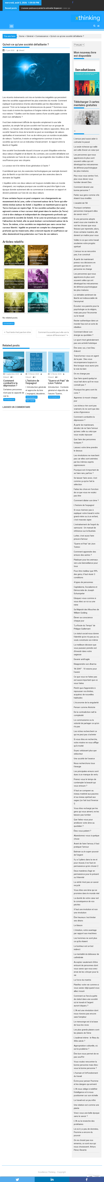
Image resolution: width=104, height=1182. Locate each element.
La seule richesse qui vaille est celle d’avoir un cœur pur (46, 8)
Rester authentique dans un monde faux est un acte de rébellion (86, 323)
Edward (21, 50)
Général (30, 36)
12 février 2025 (56, 374)
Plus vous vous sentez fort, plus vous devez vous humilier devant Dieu (86, 179)
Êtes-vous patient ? (82, 831)
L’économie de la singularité (86, 702)
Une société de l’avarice (84, 758)
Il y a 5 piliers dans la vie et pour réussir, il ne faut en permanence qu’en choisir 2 (86, 862)
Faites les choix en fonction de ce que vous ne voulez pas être (86, 492)
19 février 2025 (33, 374)
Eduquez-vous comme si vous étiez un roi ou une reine (85, 601)
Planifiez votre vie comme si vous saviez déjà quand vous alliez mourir (86, 987)
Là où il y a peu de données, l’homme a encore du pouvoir (86, 1132)
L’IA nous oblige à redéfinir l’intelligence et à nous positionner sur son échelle (86, 1092)
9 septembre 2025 (12, 374)
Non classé (30, 401)
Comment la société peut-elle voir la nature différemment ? (53, 333)
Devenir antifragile (82, 659)
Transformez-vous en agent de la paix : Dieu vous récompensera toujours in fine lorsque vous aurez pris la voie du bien (86, 362)
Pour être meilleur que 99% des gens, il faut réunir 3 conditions (86, 574)
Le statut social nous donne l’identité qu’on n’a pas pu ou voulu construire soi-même (86, 636)
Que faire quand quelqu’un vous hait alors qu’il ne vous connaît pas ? (86, 381)
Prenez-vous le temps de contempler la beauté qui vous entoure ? (85, 782)
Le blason (78, 925)
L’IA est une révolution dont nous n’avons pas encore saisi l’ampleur (86, 1013)
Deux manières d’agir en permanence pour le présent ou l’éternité (86, 874)
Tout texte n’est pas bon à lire (18, 332)
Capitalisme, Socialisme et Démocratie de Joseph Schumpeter (85, 590)
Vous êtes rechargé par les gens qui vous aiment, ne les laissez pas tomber (86, 811)
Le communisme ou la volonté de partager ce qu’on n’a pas (86, 723)
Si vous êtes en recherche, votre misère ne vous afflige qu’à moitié (86, 742)
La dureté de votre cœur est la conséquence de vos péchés (86, 901)
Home (21, 36)
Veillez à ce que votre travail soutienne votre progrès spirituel (86, 243)
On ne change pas (82, 373)
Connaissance (41, 36)
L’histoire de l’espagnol (84, 505)
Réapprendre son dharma (85, 664)
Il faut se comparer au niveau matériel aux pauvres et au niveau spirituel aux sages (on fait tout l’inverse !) (86, 797)
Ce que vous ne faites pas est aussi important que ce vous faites (86, 680)
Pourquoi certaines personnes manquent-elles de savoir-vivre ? (86, 211)
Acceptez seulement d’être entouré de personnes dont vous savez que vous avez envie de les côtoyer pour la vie (86, 968)
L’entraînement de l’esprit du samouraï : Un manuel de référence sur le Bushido (86, 527)
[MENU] (11, 26)
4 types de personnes (83, 582)
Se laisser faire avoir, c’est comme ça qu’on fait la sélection (85, 481)
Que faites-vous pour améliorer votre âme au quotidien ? (84, 822)
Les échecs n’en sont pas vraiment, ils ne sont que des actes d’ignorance (86, 408)
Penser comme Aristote (84, 707)
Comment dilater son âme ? (86, 500)
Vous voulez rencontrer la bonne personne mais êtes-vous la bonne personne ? (86, 1064)
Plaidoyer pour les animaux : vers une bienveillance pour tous (86, 563)
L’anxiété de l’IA (81, 203)
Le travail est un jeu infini (85, 1100)
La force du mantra (82, 980)
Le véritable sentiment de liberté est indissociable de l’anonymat (85, 298)
